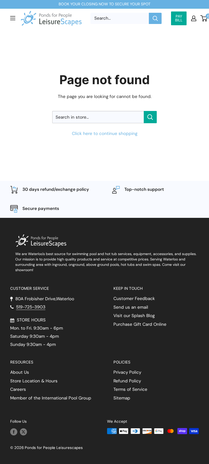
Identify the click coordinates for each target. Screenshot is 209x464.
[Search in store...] (150, 117)
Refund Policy (127, 381)
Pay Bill (178, 18)
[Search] (155, 18)
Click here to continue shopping (104, 133)
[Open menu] (12, 18)
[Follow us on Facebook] (13, 431)
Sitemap (121, 398)
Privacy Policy (127, 372)
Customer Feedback (134, 298)
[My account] (193, 18)
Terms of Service (130, 389)
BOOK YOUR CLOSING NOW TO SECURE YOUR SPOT (104, 4)
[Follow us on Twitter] (23, 431)
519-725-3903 (30, 307)
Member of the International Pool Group (50, 398)
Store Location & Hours (34, 381)
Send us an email (130, 307)
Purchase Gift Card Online (139, 324)
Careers (18, 389)
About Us (19, 372)
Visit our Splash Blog (134, 315)
